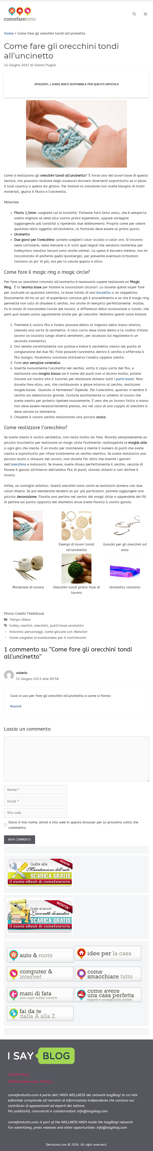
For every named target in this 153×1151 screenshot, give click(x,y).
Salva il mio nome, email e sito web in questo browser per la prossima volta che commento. (73, 825)
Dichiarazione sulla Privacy (30, 1081)
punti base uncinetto (67, 625)
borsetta (103, 292)
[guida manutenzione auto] (40, 887)
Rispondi (15, 706)
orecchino (18, 464)
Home (9, 33)
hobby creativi (20, 625)
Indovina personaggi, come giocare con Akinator (48, 632)
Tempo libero (20, 619)
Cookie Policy (18, 1074)
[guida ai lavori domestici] (40, 933)
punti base (124, 379)
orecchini (41, 625)
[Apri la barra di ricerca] (134, 14)
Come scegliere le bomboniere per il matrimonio (47, 638)
